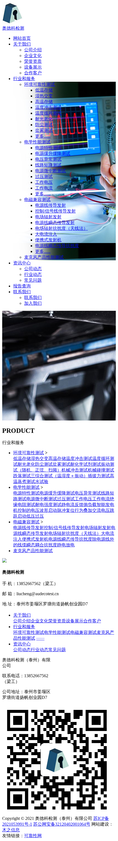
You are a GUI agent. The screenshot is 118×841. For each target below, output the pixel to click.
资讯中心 (22, 263)
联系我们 (22, 291)
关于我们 (22, 44)
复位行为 (74, 510)
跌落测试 (22, 475)
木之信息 (11, 830)
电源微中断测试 (50, 170)
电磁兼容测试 (37, 199)
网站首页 (22, 38)
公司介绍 (33, 49)
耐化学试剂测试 (85, 464)
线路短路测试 (48, 165)
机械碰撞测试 (101, 470)
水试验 (41, 481)
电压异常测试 (48, 159)
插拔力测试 (99, 475)
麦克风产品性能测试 (44, 257)
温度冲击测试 (48, 107)
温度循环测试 (48, 113)
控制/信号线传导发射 (55, 211)
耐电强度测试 (48, 504)
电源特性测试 (48, 147)
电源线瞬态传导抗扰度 (57, 245)
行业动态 (33, 274)
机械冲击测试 (74, 470)
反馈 (79, 504)
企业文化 (33, 55)
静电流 (68, 504)
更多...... (42, 136)
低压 (30, 516)
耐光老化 (44, 119)
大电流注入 (46, 234)
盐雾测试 (44, 130)
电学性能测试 (37, 142)
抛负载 (90, 504)
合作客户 (33, 72)
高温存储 (44, 101)
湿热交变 (44, 96)
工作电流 (44, 188)
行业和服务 (24, 78)
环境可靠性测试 (39, 84)
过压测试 (44, 176)
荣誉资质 (33, 61)
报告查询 (22, 286)
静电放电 (66, 545)
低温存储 (44, 90)
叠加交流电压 (96, 510)
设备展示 (33, 67)
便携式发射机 (48, 240)
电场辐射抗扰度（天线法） (61, 228)
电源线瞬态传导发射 (55, 222)
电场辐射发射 (48, 217)
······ (40, 638)
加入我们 (33, 303)
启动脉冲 (57, 510)
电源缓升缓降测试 (52, 153)
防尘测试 (44, 124)
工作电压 (44, 182)
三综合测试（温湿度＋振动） (59, 475)
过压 (39, 516)
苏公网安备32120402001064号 (61, 824)
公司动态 (33, 268)
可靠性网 (33, 835)
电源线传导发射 (50, 205)
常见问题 (33, 280)
